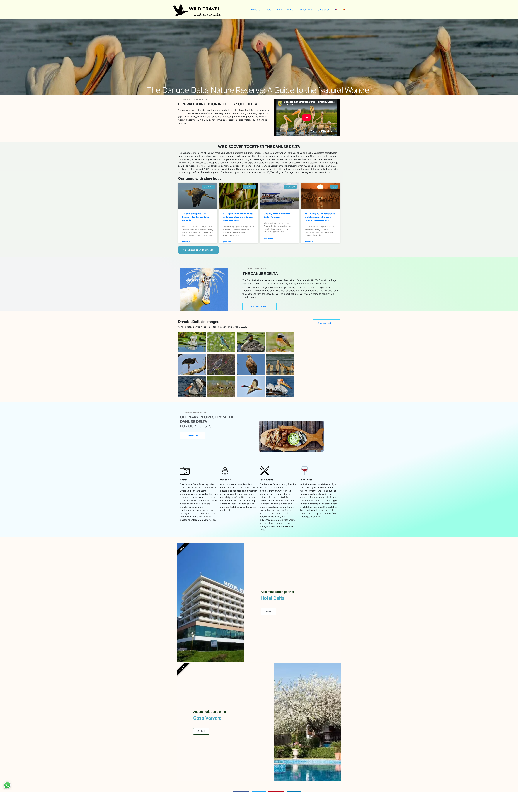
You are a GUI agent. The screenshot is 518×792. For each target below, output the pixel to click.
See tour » (187, 242)
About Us (255, 9)
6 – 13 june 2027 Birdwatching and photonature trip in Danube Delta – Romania (238, 217)
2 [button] (300, 91)
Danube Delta (305, 9)
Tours (268, 9)
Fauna (290, 9)
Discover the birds (326, 323)
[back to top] (510, 784)
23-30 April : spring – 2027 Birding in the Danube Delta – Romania (196, 217)
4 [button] (312, 91)
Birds (279, 9)
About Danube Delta (259, 306)
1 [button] (293, 91)
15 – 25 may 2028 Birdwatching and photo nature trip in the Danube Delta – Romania (320, 217)
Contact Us (323, 9)
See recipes (192, 435)
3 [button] (306, 91)
